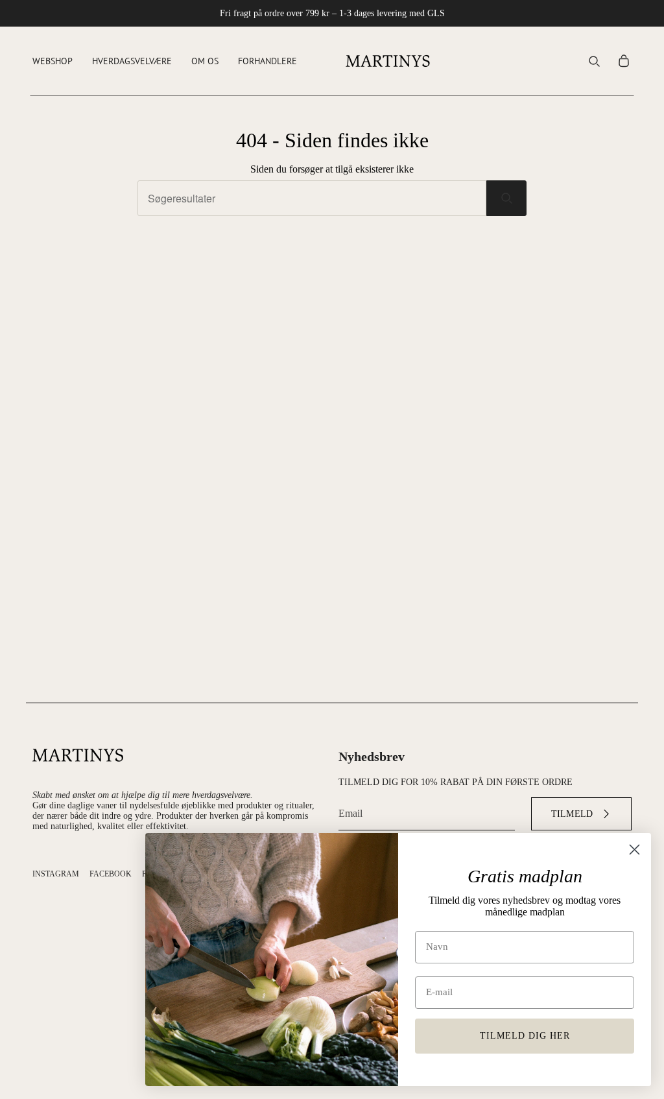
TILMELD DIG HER (525, 1036)
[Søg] (506, 198)
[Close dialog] (634, 849)
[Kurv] (624, 61)
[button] (52, 61)
